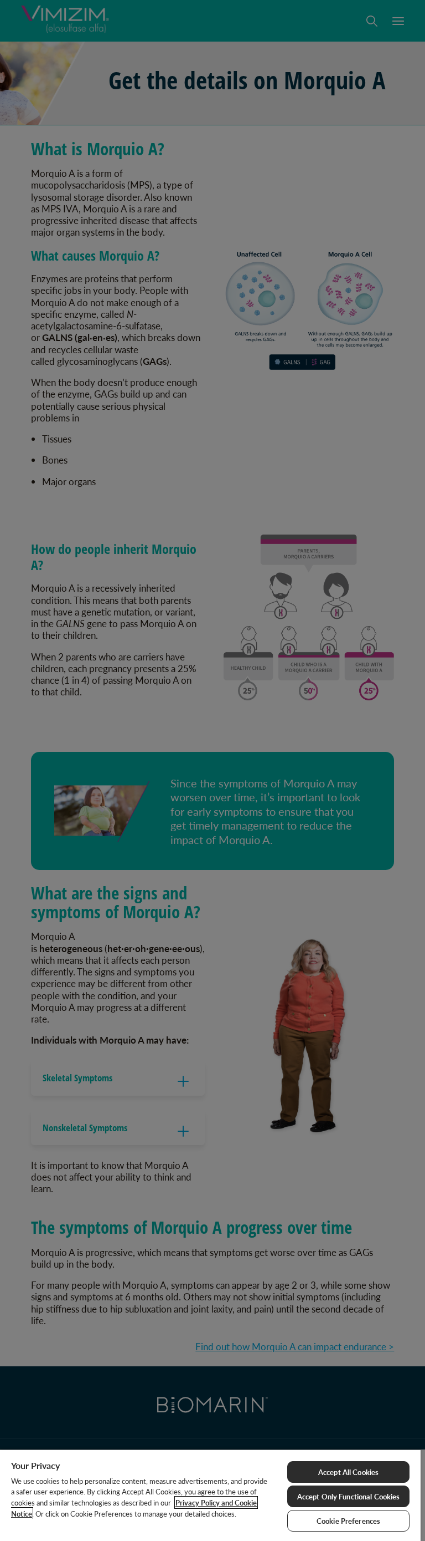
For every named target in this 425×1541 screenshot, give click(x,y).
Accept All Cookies (348, 1472)
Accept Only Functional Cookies (348, 1496)
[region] (210, 1495)
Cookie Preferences (348, 1520)
